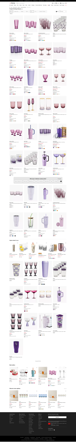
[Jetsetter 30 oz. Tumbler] (45, 158)
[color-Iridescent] (12, 148)
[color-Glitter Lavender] (53, 309)
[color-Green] (11, 40)
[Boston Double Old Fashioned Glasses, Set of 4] (31, 50)
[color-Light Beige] (54, 235)
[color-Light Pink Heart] (40, 173)
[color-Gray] (29, 120)
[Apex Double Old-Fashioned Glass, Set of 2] (42, 247)
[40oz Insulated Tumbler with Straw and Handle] (45, 321)
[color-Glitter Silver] (54, 309)
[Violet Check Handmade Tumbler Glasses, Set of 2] (45, 294)
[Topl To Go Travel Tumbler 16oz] (31, 77)
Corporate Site (40, 418)
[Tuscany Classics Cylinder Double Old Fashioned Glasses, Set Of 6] (52, 395)
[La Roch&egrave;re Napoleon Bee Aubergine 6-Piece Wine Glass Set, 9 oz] (31, 269)
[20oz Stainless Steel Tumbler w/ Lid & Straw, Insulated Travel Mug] (59, 132)
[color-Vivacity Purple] (39, 235)
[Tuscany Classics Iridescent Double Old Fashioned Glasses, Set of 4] (33, 395)
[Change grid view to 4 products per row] (56, 11)
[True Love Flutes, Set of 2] (62, 372)
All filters (60, 178)
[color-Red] (29, 67)
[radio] (10, 40)
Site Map (39, 425)
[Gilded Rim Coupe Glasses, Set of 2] (31, 294)
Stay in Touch (30, 425)
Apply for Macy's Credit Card (22, 415)
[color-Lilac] (53, 64)
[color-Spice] (15, 67)
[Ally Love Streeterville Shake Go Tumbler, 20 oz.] (14, 247)
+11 (59, 147)
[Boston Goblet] (45, 77)
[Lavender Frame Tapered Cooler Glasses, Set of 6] (59, 269)
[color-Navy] (29, 92)
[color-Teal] (42, 40)
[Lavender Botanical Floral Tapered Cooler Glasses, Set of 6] (59, 23)
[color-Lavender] (24, 92)
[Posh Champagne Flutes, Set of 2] (31, 104)
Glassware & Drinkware (23, 7)
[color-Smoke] (15, 120)
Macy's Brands (30, 421)
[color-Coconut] (29, 146)
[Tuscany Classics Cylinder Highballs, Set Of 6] (42, 372)
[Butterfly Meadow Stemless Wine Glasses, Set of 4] (62, 395)
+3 (30, 67)
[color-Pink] (12, 67)
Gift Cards (20, 418)
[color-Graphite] (54, 64)
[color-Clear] (12, 40)
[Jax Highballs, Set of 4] (16, 50)
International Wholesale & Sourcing (42, 421)
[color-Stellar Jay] (30, 258)
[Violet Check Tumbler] (16, 269)
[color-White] (54, 147)
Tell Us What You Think (31, 431)
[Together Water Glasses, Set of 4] (59, 50)
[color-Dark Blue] (41, 207)
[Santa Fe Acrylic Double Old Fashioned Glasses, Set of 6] (59, 193)
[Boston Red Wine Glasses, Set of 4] (16, 132)
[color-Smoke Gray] (29, 40)
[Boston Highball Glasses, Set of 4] (31, 23)
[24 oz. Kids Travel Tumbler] (31, 132)
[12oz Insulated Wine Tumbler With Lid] (62, 247)
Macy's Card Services (21, 421)
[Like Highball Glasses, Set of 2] (16, 104)
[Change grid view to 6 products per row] (57, 11)
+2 (30, 40)
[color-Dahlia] (25, 146)
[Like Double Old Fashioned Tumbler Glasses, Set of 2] (59, 104)
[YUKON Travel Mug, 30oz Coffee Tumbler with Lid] (31, 193)
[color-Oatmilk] (29, 258)
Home (11, 7)
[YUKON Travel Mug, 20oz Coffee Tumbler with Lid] (16, 220)
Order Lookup (11, 418)
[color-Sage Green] (40, 67)
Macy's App (30, 418)
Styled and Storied (40, 428)
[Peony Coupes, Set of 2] (31, 321)
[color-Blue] (13, 40)
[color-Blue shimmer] (51, 258)
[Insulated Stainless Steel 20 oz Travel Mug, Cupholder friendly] (59, 220)
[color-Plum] (39, 40)
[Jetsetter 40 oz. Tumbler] (59, 294)
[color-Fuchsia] (53, 258)
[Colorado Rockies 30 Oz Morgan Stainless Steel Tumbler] (16, 347)
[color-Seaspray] (28, 146)
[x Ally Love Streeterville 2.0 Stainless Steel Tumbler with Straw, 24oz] (33, 247)
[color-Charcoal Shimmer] (52, 258)
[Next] (36, 23)
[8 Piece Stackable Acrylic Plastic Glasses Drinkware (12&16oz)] (23, 247)
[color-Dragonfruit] (40, 235)
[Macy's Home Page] (12, 3)
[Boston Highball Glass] (16, 23)
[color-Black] (40, 335)
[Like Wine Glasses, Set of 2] (59, 77)
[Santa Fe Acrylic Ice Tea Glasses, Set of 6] (45, 23)
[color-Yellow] (57, 147)
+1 (16, 40)
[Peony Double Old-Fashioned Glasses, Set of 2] (16, 158)
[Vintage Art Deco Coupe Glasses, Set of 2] (59, 158)
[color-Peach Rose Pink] (25, 207)
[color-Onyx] (41, 235)
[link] (16, 37)
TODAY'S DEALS (21, 0)
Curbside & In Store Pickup (32, 415)
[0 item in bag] (65, 3)
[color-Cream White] (28, 207)
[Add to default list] (17, 367)
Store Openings (30, 428)
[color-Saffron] (15, 40)
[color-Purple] (24, 120)
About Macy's (39, 415)
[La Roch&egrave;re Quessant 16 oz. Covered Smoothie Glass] (31, 220)
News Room (39, 424)
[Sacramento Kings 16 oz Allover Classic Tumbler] (59, 321)
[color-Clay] (44, 67)
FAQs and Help (11, 415)
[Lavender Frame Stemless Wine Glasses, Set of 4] (16, 294)
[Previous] (10, 23)
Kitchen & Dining (15, 7)
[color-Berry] (10, 40)
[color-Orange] (44, 40)
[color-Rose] (27, 92)
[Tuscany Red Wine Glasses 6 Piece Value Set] (23, 372)
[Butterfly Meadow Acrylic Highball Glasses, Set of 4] (23, 395)
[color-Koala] (27, 146)
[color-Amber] (27, 120)
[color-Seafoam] (13, 67)
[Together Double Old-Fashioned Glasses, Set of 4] (16, 193)
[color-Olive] (28, 92)
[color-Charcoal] (44, 284)
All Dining (19, 7)
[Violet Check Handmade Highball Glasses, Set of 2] (45, 104)
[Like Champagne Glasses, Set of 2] (45, 50)
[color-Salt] (25, 92)
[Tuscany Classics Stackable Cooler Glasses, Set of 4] (42, 395)
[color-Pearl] (58, 94)
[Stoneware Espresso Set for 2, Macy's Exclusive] (14, 372)
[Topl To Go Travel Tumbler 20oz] (45, 269)
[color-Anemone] (24, 146)
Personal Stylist (30, 424)
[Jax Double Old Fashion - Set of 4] (45, 132)
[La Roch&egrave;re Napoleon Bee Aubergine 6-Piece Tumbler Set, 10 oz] (16, 321)
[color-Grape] (10, 67)
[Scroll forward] (61, 181)
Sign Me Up (57, 417)
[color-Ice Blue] (42, 67)
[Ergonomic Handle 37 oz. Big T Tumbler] (45, 193)
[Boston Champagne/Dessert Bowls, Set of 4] (16, 77)
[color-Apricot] (41, 67)
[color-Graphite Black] (29, 207)
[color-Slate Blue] (27, 207)
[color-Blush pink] (27, 311)
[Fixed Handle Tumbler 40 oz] (45, 220)
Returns (10, 421)
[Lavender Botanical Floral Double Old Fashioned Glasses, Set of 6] (31, 158)
